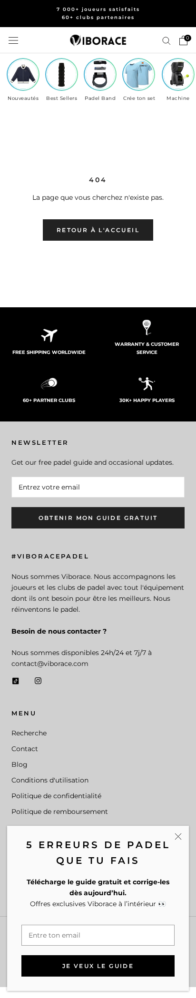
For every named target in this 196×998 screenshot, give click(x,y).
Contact (24, 748)
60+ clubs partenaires (98, 17)
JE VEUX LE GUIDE (98, 965)
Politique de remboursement (59, 811)
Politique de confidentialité (56, 796)
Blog (19, 764)
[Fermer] (178, 836)
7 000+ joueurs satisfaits (98, 9)
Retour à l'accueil (98, 230)
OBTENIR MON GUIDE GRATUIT (98, 517)
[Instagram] (38, 680)
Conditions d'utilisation (49, 780)
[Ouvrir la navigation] (13, 40)
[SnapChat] (15, 680)
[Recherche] (166, 40)
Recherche (29, 733)
